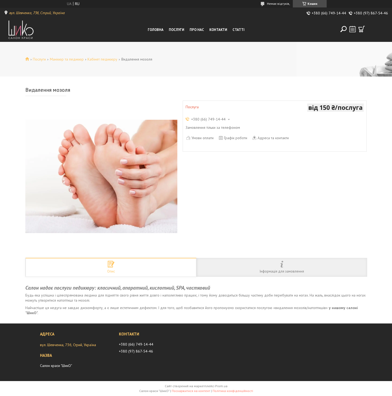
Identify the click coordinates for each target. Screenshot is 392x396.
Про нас (197, 29)
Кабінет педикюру (102, 59)
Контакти (218, 29)
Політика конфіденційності (233, 391)
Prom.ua (221, 386)
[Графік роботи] (352, 29)
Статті (239, 29)
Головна (155, 29)
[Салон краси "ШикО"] (22, 30)
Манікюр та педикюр (67, 59)
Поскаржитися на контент (191, 391)
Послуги (176, 29)
